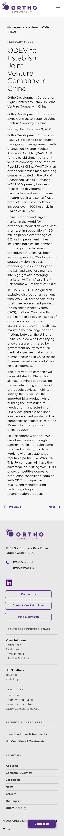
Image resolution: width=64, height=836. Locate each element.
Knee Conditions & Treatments (26, 734)
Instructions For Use (19, 704)
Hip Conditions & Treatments (25, 741)
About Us (12, 765)
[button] (58, 6)
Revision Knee (15, 653)
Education (12, 695)
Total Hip (11, 674)
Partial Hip (12, 679)
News (9, 787)
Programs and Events (19, 699)
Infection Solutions (18, 658)
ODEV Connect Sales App (23, 708)
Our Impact (13, 801)
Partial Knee (13, 645)
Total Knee (12, 649)
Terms (6, 829)
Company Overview (19, 772)
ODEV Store (14, 808)
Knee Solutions (16, 640)
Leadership (13, 779)
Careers (11, 794)
